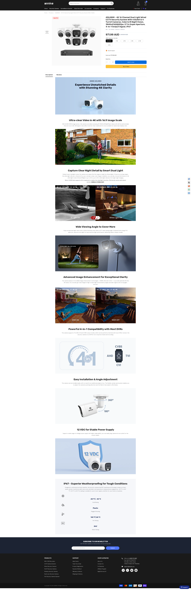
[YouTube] (131, 570)
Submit (113, 548)
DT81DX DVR (100, 182)
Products (51, 13)
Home (45, 13)
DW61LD (93, 182)
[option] (76, 41)
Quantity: (108, 59)
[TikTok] (136, 570)
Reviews (59, 75)
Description (49, 75)
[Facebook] (123, 570)
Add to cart (130, 62)
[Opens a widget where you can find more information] (184, 587)
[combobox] (89, 3)
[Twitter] (127, 570)
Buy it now (126, 66)
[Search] (91, 3)
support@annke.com (129, 566)
